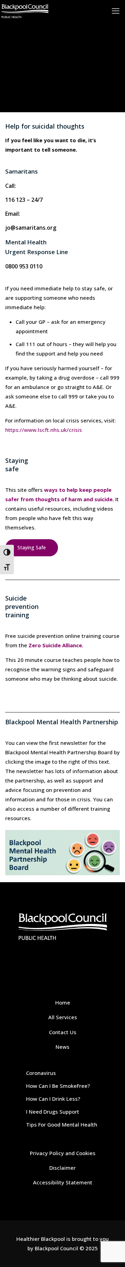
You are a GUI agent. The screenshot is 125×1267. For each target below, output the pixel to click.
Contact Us (62, 1032)
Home (62, 1002)
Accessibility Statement (62, 1182)
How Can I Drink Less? (53, 1098)
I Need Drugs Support (52, 1111)
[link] (62, 852)
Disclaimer (62, 1167)
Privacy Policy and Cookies (62, 1153)
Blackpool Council (56, 1248)
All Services (62, 1017)
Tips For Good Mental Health (61, 1124)
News (62, 1046)
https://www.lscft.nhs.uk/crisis (43, 429)
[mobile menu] (116, 10)
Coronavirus (41, 1072)
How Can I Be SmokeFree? (58, 1085)
